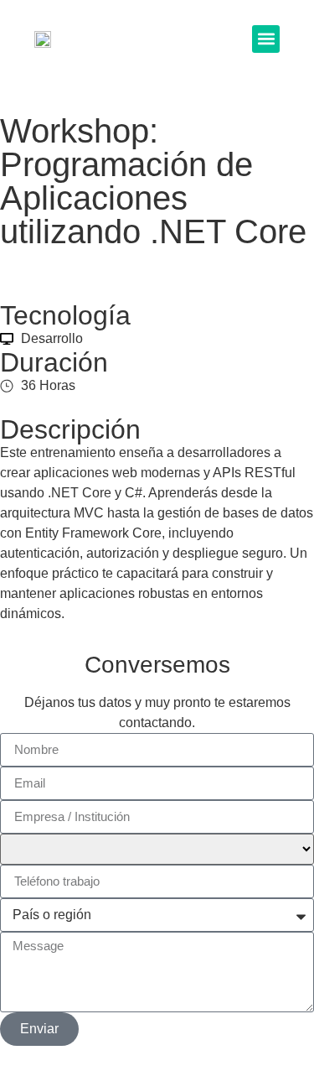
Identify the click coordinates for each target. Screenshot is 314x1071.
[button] (266, 39)
